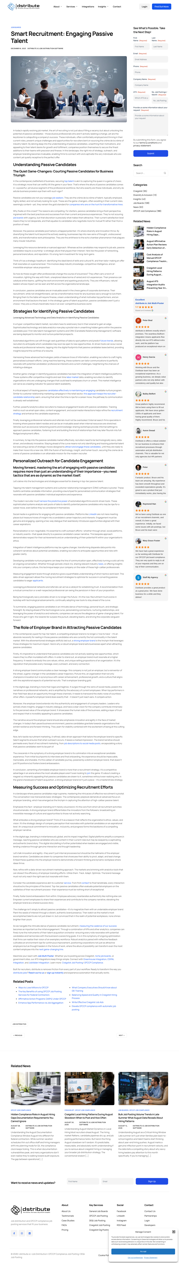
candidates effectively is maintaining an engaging (71, 390)
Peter (145, 467)
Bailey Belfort (149, 394)
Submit (150, 153)
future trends (106, 340)
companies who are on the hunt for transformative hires (96, 204)
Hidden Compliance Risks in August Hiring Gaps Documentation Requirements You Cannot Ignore (33, 1118)
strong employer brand (84, 640)
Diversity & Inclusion (143, 195)
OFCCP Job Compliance (144, 211)
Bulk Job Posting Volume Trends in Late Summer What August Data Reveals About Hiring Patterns (140, 1118)
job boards (18, 217)
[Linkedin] (29, 1233)
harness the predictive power (53, 501)
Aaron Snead (149, 430)
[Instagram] (22, 1233)
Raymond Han (149, 504)
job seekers (57, 197)
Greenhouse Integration (95, 959)
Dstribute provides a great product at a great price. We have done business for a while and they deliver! (150, 592)
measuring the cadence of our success (98, 925)
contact (85, 882)
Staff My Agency (150, 577)
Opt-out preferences (135, 1257)
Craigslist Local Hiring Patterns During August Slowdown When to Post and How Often (89, 1116)
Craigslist (138, 191)
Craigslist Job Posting (72, 962)
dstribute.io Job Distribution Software (45, 48)
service (67, 882)
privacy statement (142, 145)
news (100, 563)
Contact (117, 7)
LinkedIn (93, 514)
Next (121, 1035)
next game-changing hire (51, 949)
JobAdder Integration (39, 962)
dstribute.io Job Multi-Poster (149, 303)
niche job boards (103, 955)
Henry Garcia (149, 357)
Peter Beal (147, 320)
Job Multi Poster (46, 955)
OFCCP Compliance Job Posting (63, 1254)
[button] (173, 1231)
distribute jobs (20, 972)
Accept (143, 1251)
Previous (18, 1035)
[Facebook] (14, 1233)
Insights (102, 7)
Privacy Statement (150, 1257)
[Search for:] (150, 173)
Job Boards (16, 27)
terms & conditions (148, 142)
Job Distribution (19, 1024)
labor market (73, 377)
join (89, 773)
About (56, 7)
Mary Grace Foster (151, 541)
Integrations (88, 7)
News (136, 207)
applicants (38, 580)
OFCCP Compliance (93, 962)
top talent (69, 181)
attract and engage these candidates (83, 446)
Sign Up (152, 1181)
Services (70, 7)
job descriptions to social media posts (82, 743)
